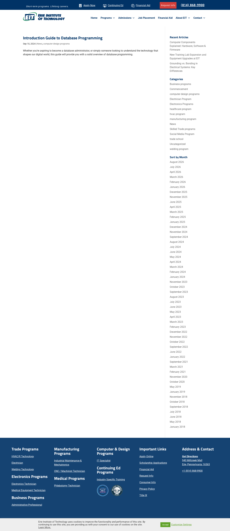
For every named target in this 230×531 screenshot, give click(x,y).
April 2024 (175, 261)
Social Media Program (182, 134)
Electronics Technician (24, 483)
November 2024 (178, 231)
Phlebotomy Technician (67, 485)
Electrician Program (180, 99)
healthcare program (180, 109)
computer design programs (56, 43)
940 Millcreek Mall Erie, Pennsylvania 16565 (196, 460)
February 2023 (178, 326)
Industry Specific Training (111, 479)
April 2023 (175, 316)
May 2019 (175, 386)
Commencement (179, 89)
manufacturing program (183, 119)
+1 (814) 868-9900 (192, 470)
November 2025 (178, 196)
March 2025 (176, 211)
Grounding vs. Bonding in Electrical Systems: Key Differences (184, 67)
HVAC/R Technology (23, 456)
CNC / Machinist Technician (69, 471)
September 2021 (179, 361)
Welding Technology (23, 469)
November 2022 (178, 336)
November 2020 (178, 376)
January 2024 (177, 276)
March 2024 (176, 266)
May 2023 (175, 311)
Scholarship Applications (153, 462)
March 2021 (176, 366)
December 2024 (178, 226)
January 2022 (177, 356)
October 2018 (177, 401)
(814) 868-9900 (192, 5)
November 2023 (178, 281)
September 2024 (179, 236)
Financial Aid (143, 5)
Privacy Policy (147, 488)
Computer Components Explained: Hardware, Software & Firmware (188, 46)
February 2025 (178, 216)
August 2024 (177, 241)
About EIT (181, 17)
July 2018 (175, 411)
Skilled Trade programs (182, 129)
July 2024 (175, 246)
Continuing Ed (115, 5)
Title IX (143, 495)
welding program (179, 149)
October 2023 (177, 286)
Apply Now (89, 5)
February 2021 (178, 371)
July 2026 (175, 166)
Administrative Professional (27, 504)
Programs (106, 17)
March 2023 (176, 321)
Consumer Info (147, 482)
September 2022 (179, 346)
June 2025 (175, 201)
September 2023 (179, 291)
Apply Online (146, 456)
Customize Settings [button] (181, 524)
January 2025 (177, 221)
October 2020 (177, 381)
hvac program (177, 114)
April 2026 (175, 171)
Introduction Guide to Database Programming (62, 38)
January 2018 (177, 426)
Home (94, 17)
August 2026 (177, 162)
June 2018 (175, 416)
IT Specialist (103, 460)
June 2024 (175, 251)
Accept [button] (165, 525)
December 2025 (178, 191)
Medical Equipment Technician (29, 490)
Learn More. (44, 527)
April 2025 (175, 206)
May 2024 (175, 256)
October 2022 (177, 341)
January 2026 (177, 186)
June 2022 (175, 351)
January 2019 (177, 391)
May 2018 (175, 421)
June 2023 (175, 306)
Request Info (168, 5)
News (39, 43)
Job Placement (146, 17)
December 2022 (178, 331)
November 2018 (178, 396)
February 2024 (178, 271)
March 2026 (176, 176)
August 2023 (177, 296)
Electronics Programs (181, 104)
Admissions (124, 17)
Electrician (17, 462)
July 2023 (175, 301)
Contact (197, 17)
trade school (176, 139)
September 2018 (179, 406)
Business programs (180, 84)
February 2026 (178, 181)
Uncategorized (178, 144)
